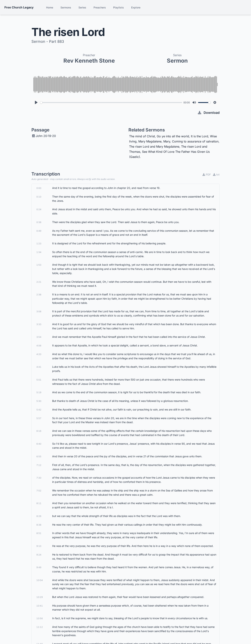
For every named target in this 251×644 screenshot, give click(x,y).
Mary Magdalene (150, 141)
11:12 (39, 627)
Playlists (118, 7)
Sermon (177, 60)
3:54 (38, 337)
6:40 (38, 443)
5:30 (38, 401)
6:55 (38, 456)
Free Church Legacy (19, 7)
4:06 (38, 345)
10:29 (39, 597)
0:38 (38, 222)
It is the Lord (199, 136)
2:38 (38, 294)
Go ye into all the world (173, 136)
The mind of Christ (142, 136)
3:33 (38, 324)
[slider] (111, 102)
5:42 (38, 409)
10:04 (39, 580)
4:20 (38, 354)
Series (82, 7)
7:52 (38, 490)
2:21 (38, 282)
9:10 (38, 546)
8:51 (38, 533)
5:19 (38, 392)
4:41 (38, 367)
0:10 (38, 196)
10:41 (39, 605)
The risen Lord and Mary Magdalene (154, 146)
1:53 (38, 264)
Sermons (65, 7)
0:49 (38, 230)
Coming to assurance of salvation (195, 141)
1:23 (38, 243)
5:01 (38, 379)
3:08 (38, 311)
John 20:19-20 (46, 136)
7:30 (38, 477)
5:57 (38, 418)
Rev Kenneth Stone (89, 60)
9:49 (38, 567)
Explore (135, 7)
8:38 (38, 524)
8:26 (38, 516)
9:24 (38, 554)
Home (49, 7)
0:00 (38, 188)
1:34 (38, 252)
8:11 (38, 503)
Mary (166, 141)
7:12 (38, 465)
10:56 (39, 618)
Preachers (100, 7)
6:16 (38, 431)
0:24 (38, 209)
